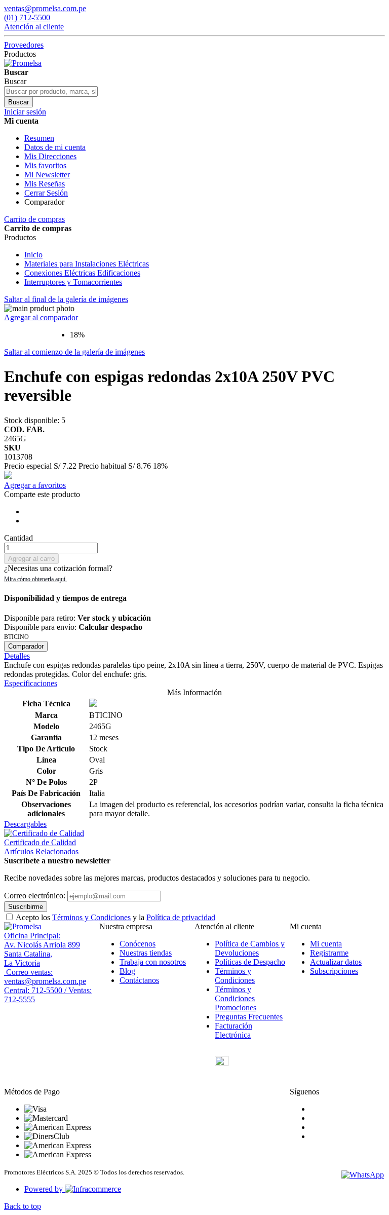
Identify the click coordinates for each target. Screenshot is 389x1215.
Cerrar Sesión (46, 192)
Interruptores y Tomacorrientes (73, 282)
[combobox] (51, 91)
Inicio (33, 254)
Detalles (17, 656)
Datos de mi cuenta (55, 147)
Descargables (25, 824)
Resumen (39, 138)
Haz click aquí (35, 579)
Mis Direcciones (50, 156)
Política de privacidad (180, 917)
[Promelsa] (23, 926)
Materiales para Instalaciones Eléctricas (86, 263)
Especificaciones (30, 683)
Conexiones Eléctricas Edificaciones (82, 273)
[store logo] (23, 63)
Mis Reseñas (44, 183)
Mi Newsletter (47, 174)
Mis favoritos (45, 165)
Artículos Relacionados (41, 851)
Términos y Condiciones (91, 917)
